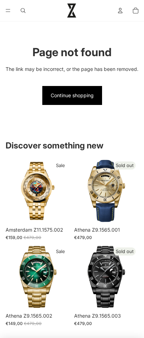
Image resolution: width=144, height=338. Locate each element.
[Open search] (23, 10)
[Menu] (8, 10)
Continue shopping (72, 95)
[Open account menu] (120, 10)
